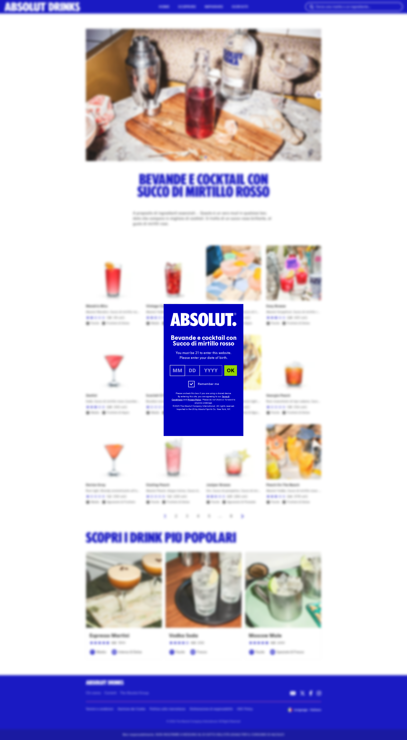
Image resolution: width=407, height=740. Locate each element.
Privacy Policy (194, 399)
